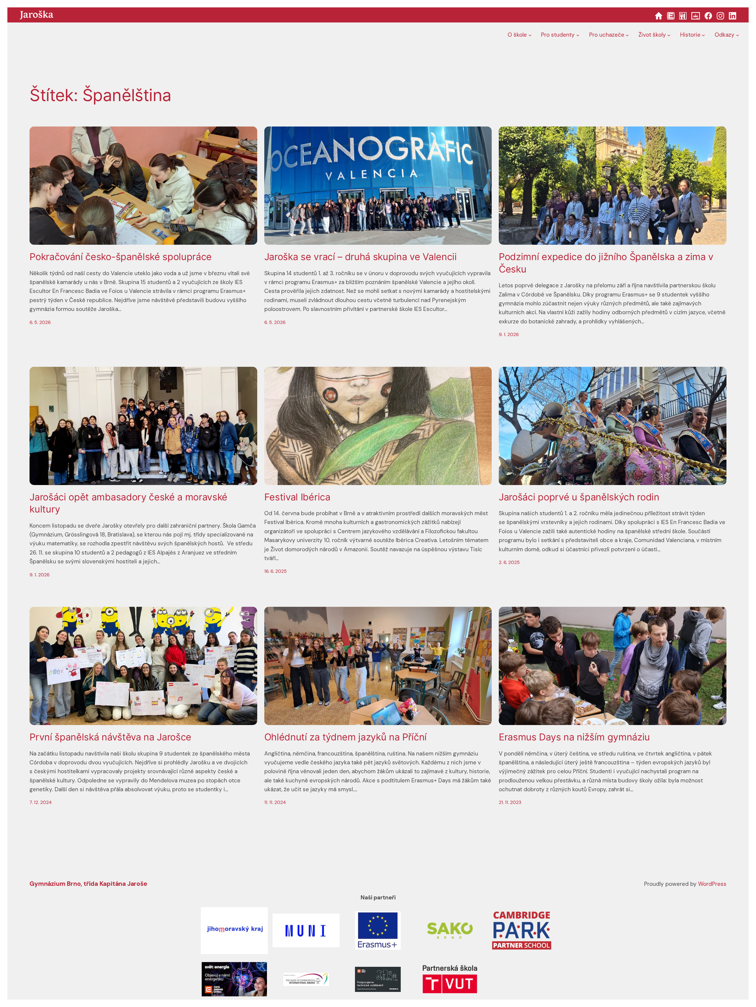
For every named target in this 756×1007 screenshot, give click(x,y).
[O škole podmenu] (530, 35)
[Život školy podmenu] (668, 35)
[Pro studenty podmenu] (577, 35)
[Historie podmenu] (703, 35)
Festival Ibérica (297, 497)
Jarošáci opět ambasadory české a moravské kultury (128, 503)
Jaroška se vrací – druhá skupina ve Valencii (360, 256)
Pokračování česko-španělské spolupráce (121, 256)
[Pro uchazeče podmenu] (627, 35)
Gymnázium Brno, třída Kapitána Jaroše (88, 884)
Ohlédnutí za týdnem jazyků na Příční (345, 737)
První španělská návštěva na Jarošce (110, 737)
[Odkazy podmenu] (737, 35)
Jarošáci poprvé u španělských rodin (579, 497)
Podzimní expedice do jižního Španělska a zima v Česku (606, 263)
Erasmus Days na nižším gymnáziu (574, 737)
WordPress (712, 884)
